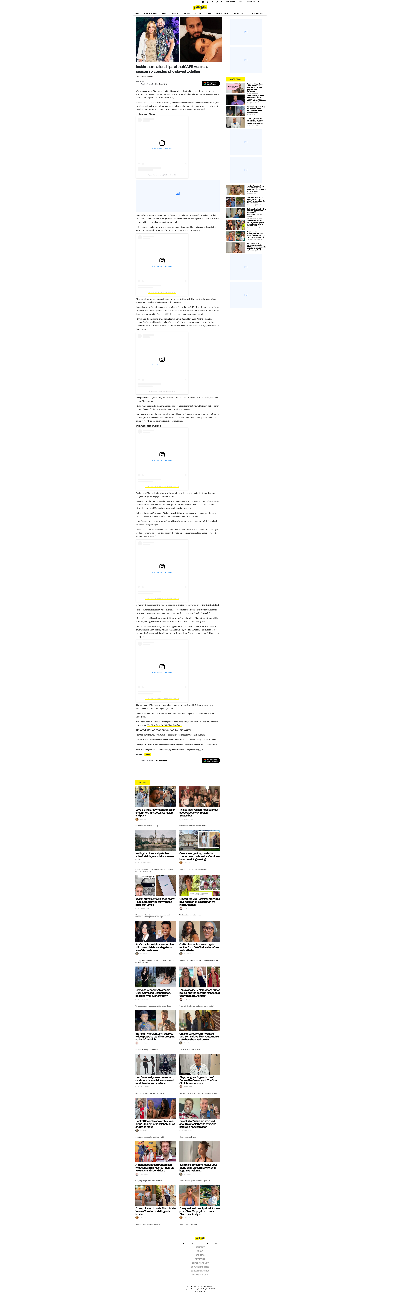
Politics (186, 13)
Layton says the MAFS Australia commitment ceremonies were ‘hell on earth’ (171, 735)
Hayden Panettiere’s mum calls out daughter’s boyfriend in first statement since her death (256, 188)
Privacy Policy (200, 1275)
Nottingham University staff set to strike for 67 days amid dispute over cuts (154, 856)
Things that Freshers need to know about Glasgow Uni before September (198, 812)
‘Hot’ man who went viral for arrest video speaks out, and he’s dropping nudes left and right (155, 1036)
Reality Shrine (222, 13)
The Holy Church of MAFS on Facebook (164, 725)
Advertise (251, 1)
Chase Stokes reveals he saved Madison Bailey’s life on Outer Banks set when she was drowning (199, 1036)
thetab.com (196, 1286)
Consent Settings (200, 1271)
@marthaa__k (195, 750)
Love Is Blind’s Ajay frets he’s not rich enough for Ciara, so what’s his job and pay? (155, 812)
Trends (164, 13)
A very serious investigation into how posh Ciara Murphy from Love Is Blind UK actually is (199, 1211)
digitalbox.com (201, 1291)
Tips (260, 1)
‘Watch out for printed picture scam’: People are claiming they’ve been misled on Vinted (155, 901)
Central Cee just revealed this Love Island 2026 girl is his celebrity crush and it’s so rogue (155, 1124)
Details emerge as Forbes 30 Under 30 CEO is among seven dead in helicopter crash (256, 109)
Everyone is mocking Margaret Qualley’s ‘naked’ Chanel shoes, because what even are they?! (153, 992)
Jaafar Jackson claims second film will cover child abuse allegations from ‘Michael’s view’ (154, 947)
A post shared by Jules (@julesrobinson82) (162, 175)
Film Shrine (238, 13)
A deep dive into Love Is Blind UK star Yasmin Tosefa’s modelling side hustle (155, 1211)
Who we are (230, 1)
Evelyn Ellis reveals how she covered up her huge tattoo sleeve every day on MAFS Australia (177, 745)
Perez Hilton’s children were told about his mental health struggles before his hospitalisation (197, 1124)
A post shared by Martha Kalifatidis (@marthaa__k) (162, 486)
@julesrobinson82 (176, 750)
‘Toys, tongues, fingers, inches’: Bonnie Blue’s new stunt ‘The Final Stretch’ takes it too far (198, 1080)
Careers (200, 1255)
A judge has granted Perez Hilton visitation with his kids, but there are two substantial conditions (154, 1167)
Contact (241, 1)
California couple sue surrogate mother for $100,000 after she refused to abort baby (199, 947)
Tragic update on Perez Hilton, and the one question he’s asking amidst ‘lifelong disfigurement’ (255, 87)
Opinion (197, 13)
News (137, 13)
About (200, 1251)
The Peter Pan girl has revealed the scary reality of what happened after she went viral (255, 223)
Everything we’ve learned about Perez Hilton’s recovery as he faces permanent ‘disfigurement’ (256, 98)
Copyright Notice (200, 1267)
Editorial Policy (200, 1263)
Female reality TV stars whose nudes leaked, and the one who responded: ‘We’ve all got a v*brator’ (199, 992)
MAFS (148, 754)
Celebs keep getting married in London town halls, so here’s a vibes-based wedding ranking (199, 856)
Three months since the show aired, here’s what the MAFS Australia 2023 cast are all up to (176, 740)
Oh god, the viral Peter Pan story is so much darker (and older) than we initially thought (199, 901)
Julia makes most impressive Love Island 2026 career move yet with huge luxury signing (198, 1167)
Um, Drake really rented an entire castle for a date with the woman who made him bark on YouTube (155, 1080)
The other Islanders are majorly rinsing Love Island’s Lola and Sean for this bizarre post (256, 200)
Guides (208, 13)
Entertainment (150, 13)
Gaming (175, 13)
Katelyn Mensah (147, 84)
